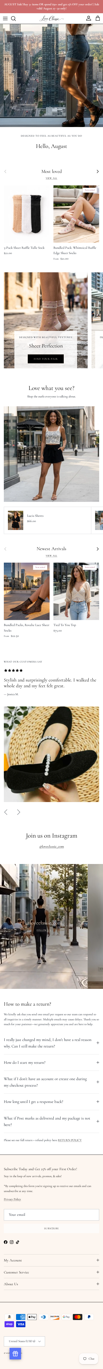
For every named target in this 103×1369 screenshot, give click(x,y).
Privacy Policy (51, 746)
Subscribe (51, 774)
